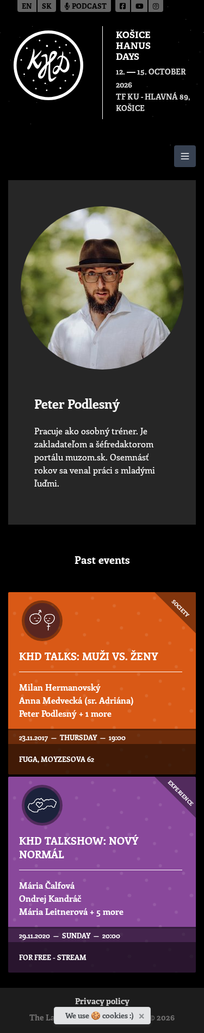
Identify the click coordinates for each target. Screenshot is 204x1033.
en (27, 6)
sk (47, 6)
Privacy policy (102, 1002)
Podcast (88, 6)
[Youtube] (140, 6)
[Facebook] (123, 6)
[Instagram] (156, 6)
